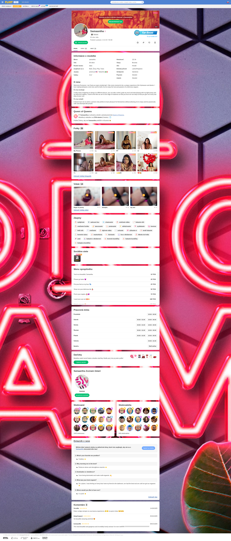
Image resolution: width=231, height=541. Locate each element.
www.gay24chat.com (24, 535)
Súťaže (43, 6)
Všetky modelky (6, 6)
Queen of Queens (118, 115)
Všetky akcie (35, 6)
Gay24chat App (53, 6)
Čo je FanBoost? (152, 36)
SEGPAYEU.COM (43, 535)
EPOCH (37, 535)
